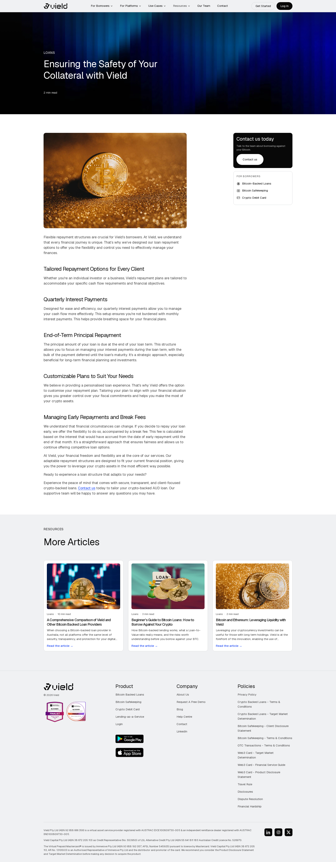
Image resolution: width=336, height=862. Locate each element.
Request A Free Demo (191, 702)
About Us (183, 694)
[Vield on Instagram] (278, 832)
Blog (180, 709)
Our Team (203, 6)
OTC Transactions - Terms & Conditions (264, 745)
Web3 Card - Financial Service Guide (261, 765)
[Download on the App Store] (130, 752)
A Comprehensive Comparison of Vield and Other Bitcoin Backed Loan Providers (79, 622)
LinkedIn (182, 731)
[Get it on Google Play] (130, 739)
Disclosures (245, 791)
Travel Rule (245, 784)
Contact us (86, 488)
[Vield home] (55, 6)
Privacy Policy (247, 694)
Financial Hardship (250, 806)
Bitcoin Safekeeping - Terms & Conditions (265, 738)
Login (119, 724)
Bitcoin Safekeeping (128, 702)
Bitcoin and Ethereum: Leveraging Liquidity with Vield (251, 622)
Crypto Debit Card (128, 709)
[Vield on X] (288, 832)
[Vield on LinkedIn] (268, 832)
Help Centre (184, 716)
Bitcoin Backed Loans (130, 694)
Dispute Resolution (250, 799)
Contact (222, 6)
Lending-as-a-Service (130, 716)
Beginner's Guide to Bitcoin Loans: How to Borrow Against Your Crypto (162, 622)
